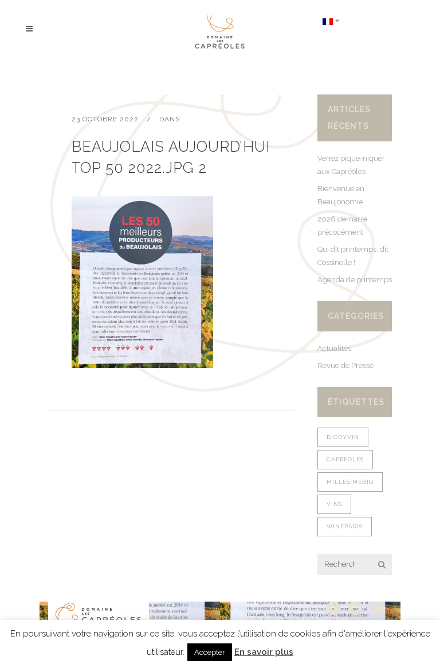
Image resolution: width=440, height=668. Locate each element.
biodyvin (343, 437)
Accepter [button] (209, 652)
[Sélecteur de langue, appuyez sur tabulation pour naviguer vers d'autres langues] (331, 20)
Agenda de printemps (354, 279)
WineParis (345, 526)
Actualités (334, 348)
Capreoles (345, 459)
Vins (334, 504)
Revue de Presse (345, 365)
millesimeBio (350, 482)
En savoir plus (263, 652)
